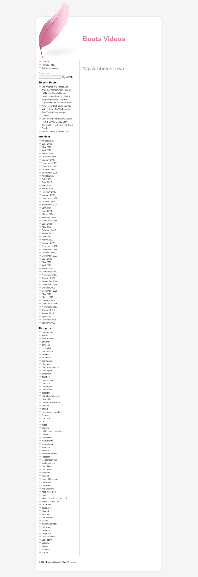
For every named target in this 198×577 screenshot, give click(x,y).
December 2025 (49, 163)
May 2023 (46, 227)
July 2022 (46, 236)
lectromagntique (49, 460)
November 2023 (49, 220)
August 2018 (48, 313)
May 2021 (46, 262)
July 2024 (46, 208)
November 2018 (49, 307)
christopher (47, 370)
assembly (46, 348)
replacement (48, 489)
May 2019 (46, 294)
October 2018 (48, 310)
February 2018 (49, 320)
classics (46, 377)
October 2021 (48, 252)
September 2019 (49, 291)
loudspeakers (48, 463)
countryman (47, 386)
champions (47, 364)
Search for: (44, 73)
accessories (48, 332)
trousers (46, 530)
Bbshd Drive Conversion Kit (55, 131)
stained (45, 511)
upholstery (47, 540)
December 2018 (49, 303)
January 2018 (48, 323)
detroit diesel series (51, 396)
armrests (46, 345)
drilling (45, 409)
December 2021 (49, 246)
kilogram (46, 457)
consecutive (47, 380)
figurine (45, 415)
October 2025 (48, 169)
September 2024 (49, 204)
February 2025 (49, 192)
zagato (45, 552)
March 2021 (47, 268)
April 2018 (46, 316)
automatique (47, 351)
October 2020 (48, 278)
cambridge (47, 361)
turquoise (46, 533)
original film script (50, 479)
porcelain (46, 485)
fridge (44, 425)
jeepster (46, 450)
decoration (47, 389)
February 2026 (49, 156)
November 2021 (49, 249)
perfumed (46, 482)
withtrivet (46, 549)
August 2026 (48, 141)
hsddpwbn (47, 437)
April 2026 (46, 150)
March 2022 (47, 240)
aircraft (45, 335)
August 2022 (48, 233)
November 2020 (49, 275)
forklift (45, 421)
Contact (45, 61)
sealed (45, 495)
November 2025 (49, 166)
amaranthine (48, 338)
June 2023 (47, 224)
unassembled (48, 536)
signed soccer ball (50, 501)
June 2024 (47, 211)
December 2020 (49, 271)
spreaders (47, 508)
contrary (46, 383)
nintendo (46, 472)
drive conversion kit (51, 412)
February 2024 (49, 217)
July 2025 (46, 179)
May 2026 (46, 147)
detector (46, 393)
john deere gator (49, 453)
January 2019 (48, 300)
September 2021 (49, 256)
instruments (47, 441)
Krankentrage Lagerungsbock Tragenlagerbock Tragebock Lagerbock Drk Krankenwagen (56, 99)
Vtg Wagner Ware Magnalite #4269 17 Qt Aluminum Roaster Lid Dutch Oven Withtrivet (56, 90)
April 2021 (46, 265)
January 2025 (48, 195)
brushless (46, 357)
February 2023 (49, 230)
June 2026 (47, 144)
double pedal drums (51, 402)
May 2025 (46, 185)
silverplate (46, 504)
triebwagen (47, 527)
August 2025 (48, 176)
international (47, 444)
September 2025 (49, 173)
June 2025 (47, 182)
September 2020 (49, 281)
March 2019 (47, 297)
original (45, 476)
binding (45, 354)
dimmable (46, 399)
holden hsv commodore (53, 431)
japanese (46, 447)
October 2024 (48, 201)
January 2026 (48, 160)
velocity (45, 543)
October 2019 (48, 288)
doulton (45, 405)
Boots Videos (104, 38)
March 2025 (47, 188)
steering (46, 514)
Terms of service (50, 68)
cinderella (46, 374)
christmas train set (50, 367)
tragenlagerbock (49, 524)
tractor (45, 520)
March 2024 (47, 214)
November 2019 (49, 284)
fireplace (46, 418)
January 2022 (48, 243)
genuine (45, 428)
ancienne (46, 342)
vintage (45, 546)
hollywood (46, 434)
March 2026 (47, 153)
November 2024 (49, 198)
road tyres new (49, 492)
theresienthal (48, 517)
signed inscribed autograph (54, 498)
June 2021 (47, 259)
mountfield (46, 469)
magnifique (47, 466)
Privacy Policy (48, 65)
